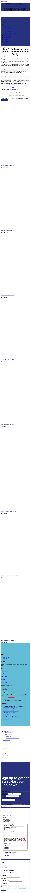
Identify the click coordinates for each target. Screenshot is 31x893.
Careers (5, 45)
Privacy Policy (6, 714)
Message (7, 836)
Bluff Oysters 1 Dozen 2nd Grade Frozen (10, 575)
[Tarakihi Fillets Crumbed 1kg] (11, 228)
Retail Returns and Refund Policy (11, 716)
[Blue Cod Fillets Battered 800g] (11, 357)
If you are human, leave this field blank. (12, 700)
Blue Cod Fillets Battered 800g (7, 359)
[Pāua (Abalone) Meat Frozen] (11, 638)
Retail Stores (7, 37)
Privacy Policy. (11, 697)
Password (3, 867)
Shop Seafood (7, 26)
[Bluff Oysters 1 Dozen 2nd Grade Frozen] (11, 573)
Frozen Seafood (10, 31)
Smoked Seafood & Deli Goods (13, 33)
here (20, 83)
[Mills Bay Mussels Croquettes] (11, 422)
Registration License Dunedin (10, 707)
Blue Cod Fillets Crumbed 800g (8, 295)
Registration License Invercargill (10, 711)
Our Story (6, 39)
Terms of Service (7, 715)
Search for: (6, 728)
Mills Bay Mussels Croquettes (7, 424)
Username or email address (7, 865)
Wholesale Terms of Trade (9, 712)
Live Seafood (9, 29)
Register (3, 890)
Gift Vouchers (7, 35)
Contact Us (4, 682)
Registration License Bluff (9, 708)
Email (3, 692)
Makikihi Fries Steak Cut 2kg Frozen (9, 511)
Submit (3, 703)
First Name (5, 689)
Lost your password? (6, 872)
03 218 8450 (17, 93)
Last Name (5, 691)
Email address (4, 880)
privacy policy (22, 888)
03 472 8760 (6, 658)
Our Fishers (6, 41)
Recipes (6, 43)
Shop (2, 668)
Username (3, 878)
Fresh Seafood (9, 732)
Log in (12, 870)
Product (6, 829)
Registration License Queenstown (11, 710)
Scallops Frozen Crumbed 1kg (7, 165)
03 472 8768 (6, 657)
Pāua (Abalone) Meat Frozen (7, 640)
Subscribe (4, 801)
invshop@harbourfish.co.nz (17, 95)
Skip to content (4, 1)
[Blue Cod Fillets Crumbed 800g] (11, 292)
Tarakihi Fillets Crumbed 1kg (7, 230)
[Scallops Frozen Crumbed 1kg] (11, 163)
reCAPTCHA (5, 699)
